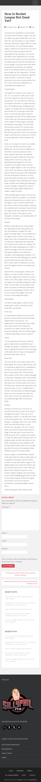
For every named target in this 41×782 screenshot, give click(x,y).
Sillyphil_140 (24, 27)
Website (4, 549)
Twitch (4, 757)
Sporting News (7, 749)
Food (24, 775)
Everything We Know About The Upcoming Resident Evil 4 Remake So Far (20, 604)
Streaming (20, 771)
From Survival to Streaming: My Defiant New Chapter (19, 598)
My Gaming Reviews (11, 775)
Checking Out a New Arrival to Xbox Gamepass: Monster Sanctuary (17, 614)
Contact (32, 775)
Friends (29, 771)
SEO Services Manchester (11, 745)
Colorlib (19, 780)
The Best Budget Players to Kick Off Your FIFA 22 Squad (19, 621)
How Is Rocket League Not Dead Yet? (18, 609)
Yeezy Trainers (7, 753)
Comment (6, 507)
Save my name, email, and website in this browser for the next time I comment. (19, 560)
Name (4, 533)
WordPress (33, 780)
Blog (32, 27)
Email (4, 541)
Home (11, 771)
